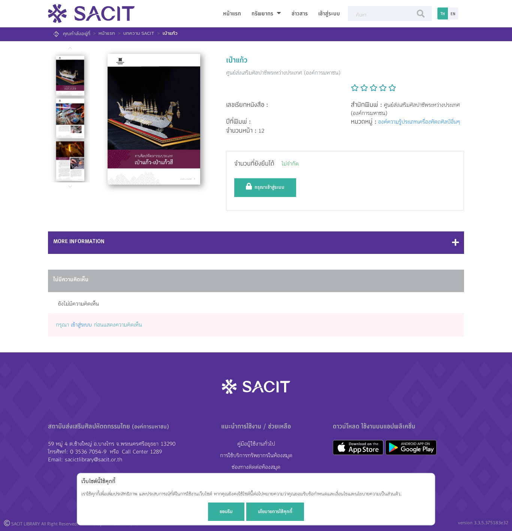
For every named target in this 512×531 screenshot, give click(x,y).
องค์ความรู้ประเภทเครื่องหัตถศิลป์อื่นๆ (419, 122)
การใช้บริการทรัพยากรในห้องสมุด (256, 455)
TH (442, 13)
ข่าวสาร (300, 13)
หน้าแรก (232, 13)
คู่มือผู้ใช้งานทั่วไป (256, 444)
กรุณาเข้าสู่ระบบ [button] (268, 187)
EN (453, 13)
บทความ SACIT (138, 33)
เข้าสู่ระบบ (329, 13)
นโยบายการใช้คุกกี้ (275, 511)
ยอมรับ (226, 511)
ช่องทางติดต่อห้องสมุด (256, 467)
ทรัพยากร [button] (263, 13)
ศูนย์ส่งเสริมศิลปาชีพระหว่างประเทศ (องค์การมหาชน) (283, 73)
